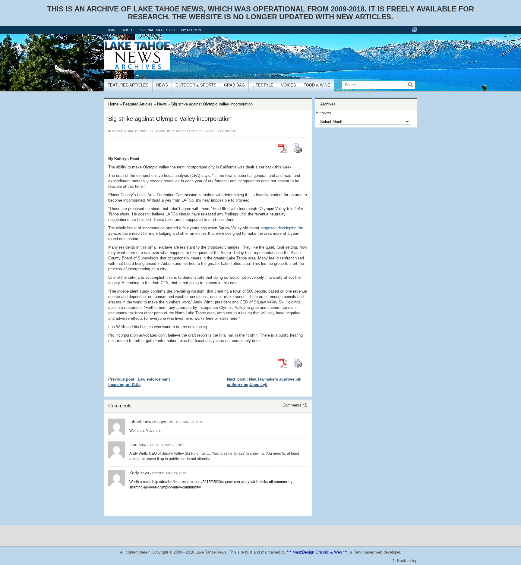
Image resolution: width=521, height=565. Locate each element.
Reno (357, 552)
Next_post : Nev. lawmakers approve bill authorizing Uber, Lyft (264, 382)
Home (112, 30)
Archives (323, 113)
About (128, 30)
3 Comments (227, 131)
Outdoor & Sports (195, 85)
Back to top (407, 560)
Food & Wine (317, 85)
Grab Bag (234, 85)
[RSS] (414, 29)
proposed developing (278, 228)
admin (160, 131)
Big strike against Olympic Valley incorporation (212, 104)
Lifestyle (262, 85)
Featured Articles (128, 85)
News (162, 85)
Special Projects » (157, 30)
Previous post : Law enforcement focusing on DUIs (139, 382)
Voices (288, 85)
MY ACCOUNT (192, 30)
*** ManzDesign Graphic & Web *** (317, 552)
